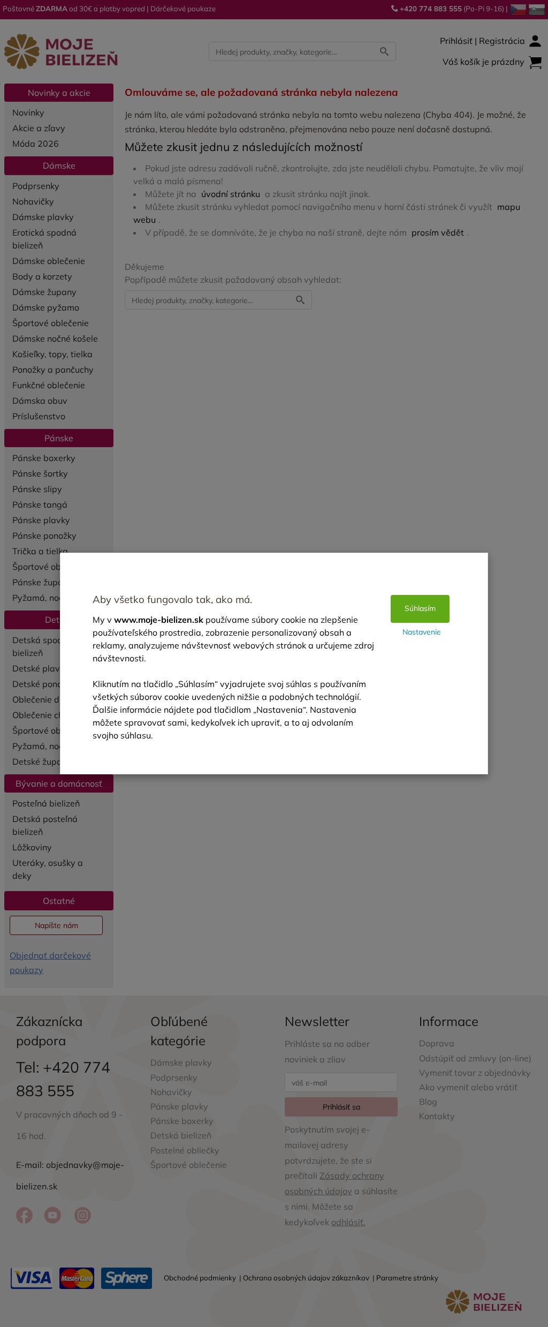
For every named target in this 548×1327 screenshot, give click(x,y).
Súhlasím (420, 608)
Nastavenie (421, 632)
